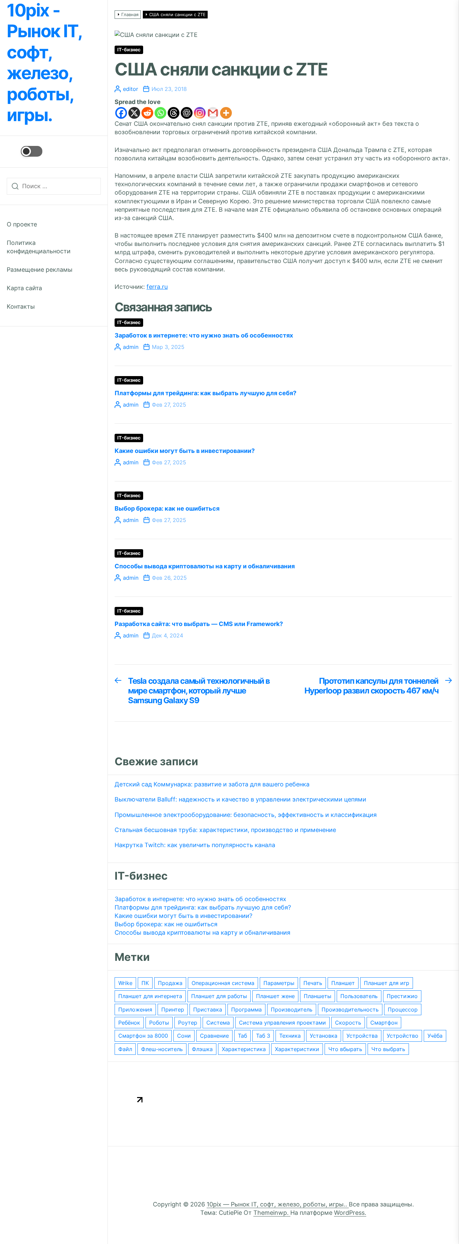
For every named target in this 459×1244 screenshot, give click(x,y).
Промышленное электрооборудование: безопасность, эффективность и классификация (246, 814)
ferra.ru (157, 286)
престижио (402, 996)
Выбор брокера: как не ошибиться (167, 508)
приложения (135, 1009)
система (218, 1022)
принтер (172, 1009)
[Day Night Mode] (24, 151)
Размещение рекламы (40, 269)
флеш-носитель (162, 1049)
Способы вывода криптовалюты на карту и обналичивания (205, 566)
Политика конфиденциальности (39, 247)
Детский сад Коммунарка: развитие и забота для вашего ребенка (212, 784)
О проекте (22, 224)
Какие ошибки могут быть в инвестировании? (185, 450)
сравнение (214, 1035)
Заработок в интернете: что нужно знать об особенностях (204, 335)
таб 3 (263, 1035)
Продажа (170, 983)
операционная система (223, 983)
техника (290, 1035)
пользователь (359, 996)
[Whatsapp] (160, 113)
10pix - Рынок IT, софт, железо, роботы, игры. (44, 62)
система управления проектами (282, 1022)
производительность (350, 1009)
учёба (435, 1035)
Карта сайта (24, 288)
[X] (134, 113)
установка (323, 1035)
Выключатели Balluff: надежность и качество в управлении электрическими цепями (240, 799)
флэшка (202, 1049)
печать (312, 983)
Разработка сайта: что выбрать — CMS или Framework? (199, 623)
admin (130, 347)
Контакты (21, 306)
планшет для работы (219, 996)
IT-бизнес (128, 49)
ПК (145, 983)
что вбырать (345, 1049)
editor (130, 89)
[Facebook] (121, 113)
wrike (125, 983)
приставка (207, 1009)
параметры (278, 983)
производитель (291, 1009)
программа (246, 1009)
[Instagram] (200, 113)
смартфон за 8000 (143, 1035)
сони (184, 1035)
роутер (187, 1022)
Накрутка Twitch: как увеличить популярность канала (195, 844)
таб (242, 1035)
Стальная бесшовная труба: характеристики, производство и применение (225, 829)
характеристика (244, 1049)
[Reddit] (147, 113)
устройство (402, 1035)
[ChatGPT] (187, 113)
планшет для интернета (150, 996)
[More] (226, 113)
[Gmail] (213, 113)
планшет (343, 983)
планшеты (317, 996)
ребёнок (129, 1022)
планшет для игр (386, 983)
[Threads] (173, 113)
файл (125, 1049)
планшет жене (275, 996)
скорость (348, 1022)
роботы (159, 1022)
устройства (362, 1035)
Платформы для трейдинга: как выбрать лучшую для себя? (205, 393)
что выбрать (388, 1049)
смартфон (384, 1022)
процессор (403, 1009)
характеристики (297, 1049)
